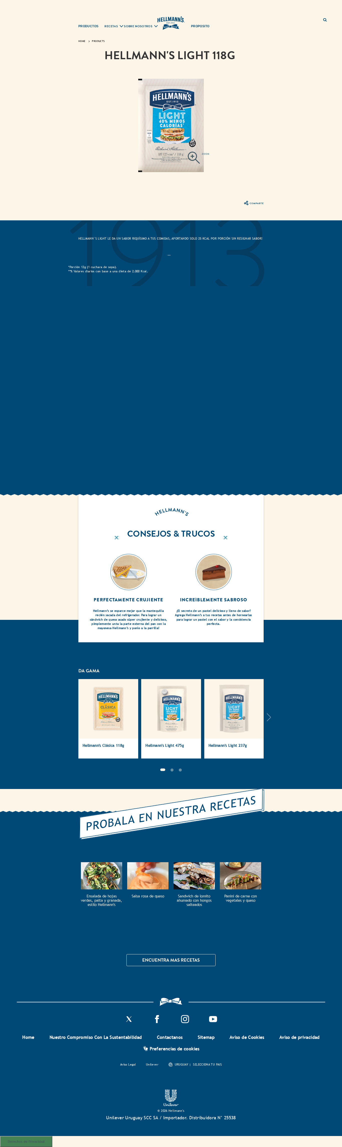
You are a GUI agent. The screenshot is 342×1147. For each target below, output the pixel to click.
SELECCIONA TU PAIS (207, 1064)
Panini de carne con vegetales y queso (240, 898)
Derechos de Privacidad (26, 1141)
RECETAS (111, 26)
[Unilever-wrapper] (171, 1104)
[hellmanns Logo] (171, 23)
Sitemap (206, 1037)
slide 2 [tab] (172, 769)
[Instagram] (185, 1021)
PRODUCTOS (88, 26)
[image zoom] (199, 158)
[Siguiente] (269, 721)
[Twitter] (129, 1021)
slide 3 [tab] (180, 769)
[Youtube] (213, 1021)
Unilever (152, 1064)
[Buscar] (327, 18)
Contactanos (170, 1037)
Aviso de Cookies (247, 1037)
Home (28, 1037)
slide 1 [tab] (162, 769)
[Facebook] (157, 1021)
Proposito (200, 26)
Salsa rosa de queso (148, 896)
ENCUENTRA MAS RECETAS (171, 960)
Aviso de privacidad (299, 1037)
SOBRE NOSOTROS (138, 26)
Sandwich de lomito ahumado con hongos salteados (194, 900)
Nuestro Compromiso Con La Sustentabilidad (96, 1037)
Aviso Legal (128, 1064)
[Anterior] (73, 721)
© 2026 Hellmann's (170, 1111)
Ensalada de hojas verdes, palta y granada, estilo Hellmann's (101, 900)
